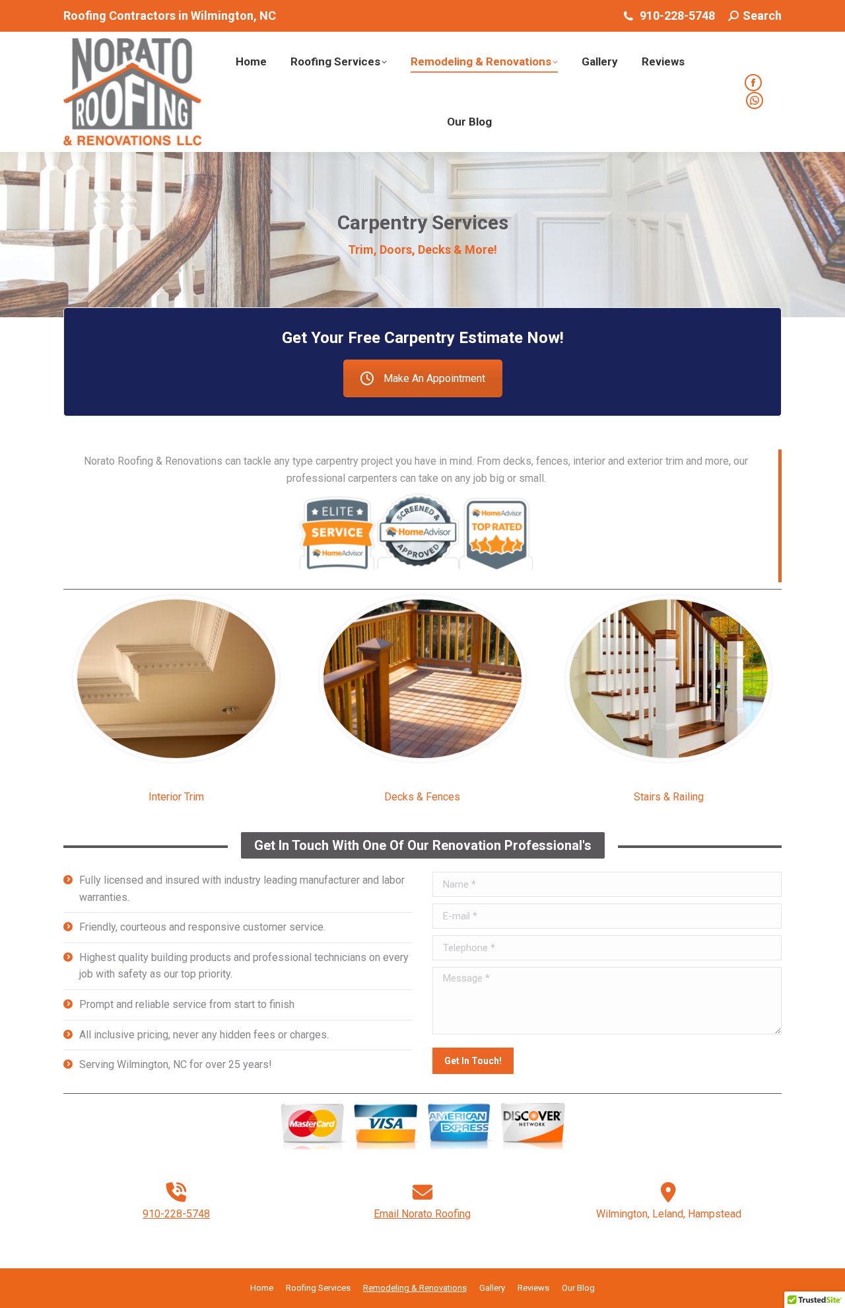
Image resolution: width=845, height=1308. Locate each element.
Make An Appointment (434, 378)
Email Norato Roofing (422, 1214)
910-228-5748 (176, 1214)
